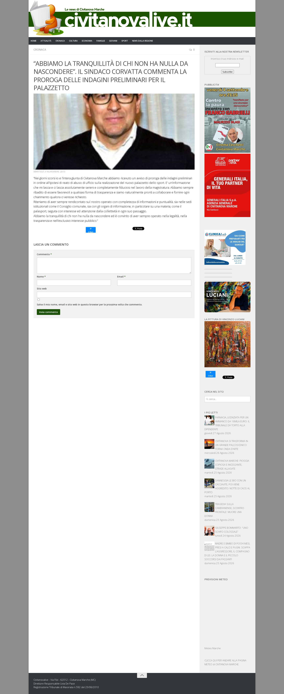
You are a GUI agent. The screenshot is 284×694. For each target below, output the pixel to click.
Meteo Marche (212, 648)
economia (87, 40)
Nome (41, 276)
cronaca (60, 40)
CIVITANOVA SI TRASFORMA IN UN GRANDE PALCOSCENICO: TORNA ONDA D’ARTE (231, 445)
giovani (113, 40)
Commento (44, 254)
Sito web (42, 288)
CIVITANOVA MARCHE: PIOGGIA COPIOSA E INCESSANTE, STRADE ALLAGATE (232, 464)
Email (121, 276)
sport (124, 40)
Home (33, 40)
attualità (46, 40)
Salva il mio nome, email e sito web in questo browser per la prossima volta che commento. (89, 304)
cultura (73, 40)
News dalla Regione (142, 40)
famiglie (100, 40)
